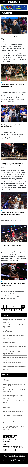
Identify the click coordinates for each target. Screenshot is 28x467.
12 (3, 310)
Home (4, 460)
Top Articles (15, 460)
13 (6, 310)
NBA (2, 34)
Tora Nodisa (5, 349)
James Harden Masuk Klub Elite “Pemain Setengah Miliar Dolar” (13, 352)
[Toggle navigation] (3, 2)
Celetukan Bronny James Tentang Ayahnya (13, 362)
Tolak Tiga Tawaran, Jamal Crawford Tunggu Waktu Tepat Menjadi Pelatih (13, 336)
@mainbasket (6, 440)
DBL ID (14, 462)
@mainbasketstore (13, 440)
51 (20, 310)
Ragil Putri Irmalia (6, 322)
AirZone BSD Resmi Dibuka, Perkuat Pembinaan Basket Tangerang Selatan (14, 341)
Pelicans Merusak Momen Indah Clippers (12, 245)
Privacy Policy (10, 460)
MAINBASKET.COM (16, 455)
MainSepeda (21, 460)
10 (19, 307)
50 (16, 310)
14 (9, 310)
